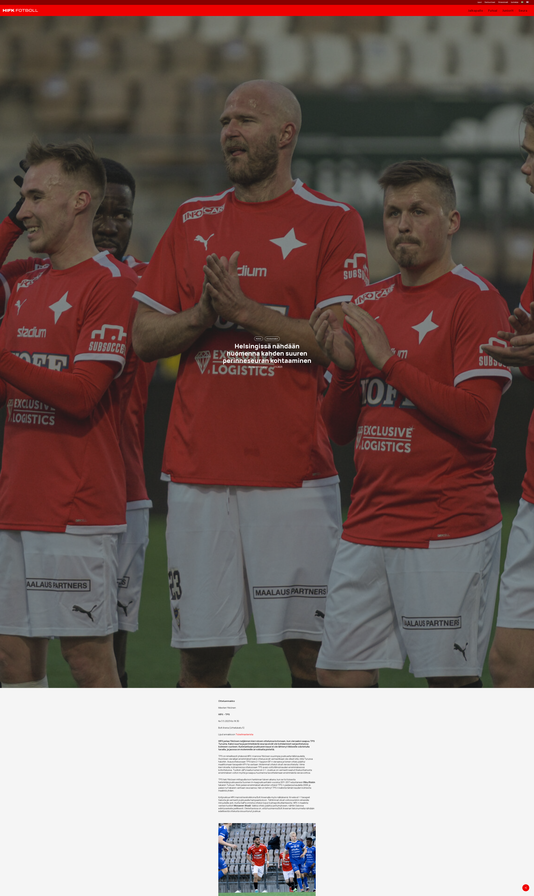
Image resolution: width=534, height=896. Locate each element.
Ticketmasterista (244, 734)
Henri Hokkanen (260, 366)
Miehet (258, 339)
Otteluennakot (272, 339)
